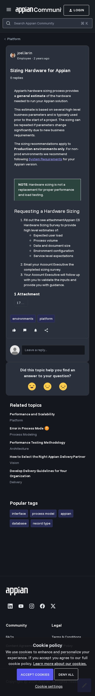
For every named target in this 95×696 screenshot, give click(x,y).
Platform (13, 39)
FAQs (10, 637)
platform (46, 318)
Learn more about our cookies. (60, 663)
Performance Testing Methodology (37, 442)
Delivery (16, 482)
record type (41, 523)
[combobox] (47, 23)
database (19, 523)
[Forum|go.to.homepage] (31, 10)
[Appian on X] (53, 606)
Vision (14, 462)
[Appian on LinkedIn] (10, 606)
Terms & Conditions (66, 637)
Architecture (19, 448)
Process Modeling (23, 434)
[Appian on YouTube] (21, 606)
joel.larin (24, 52)
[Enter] (8, 23)
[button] (9, 11)
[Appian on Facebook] (42, 606)
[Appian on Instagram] (31, 606)
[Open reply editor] (47, 350)
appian (66, 513)
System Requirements (45, 159)
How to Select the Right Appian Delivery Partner (47, 456)
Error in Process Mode (27, 428)
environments (22, 318)
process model (43, 513)
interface (19, 513)
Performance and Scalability (32, 414)
